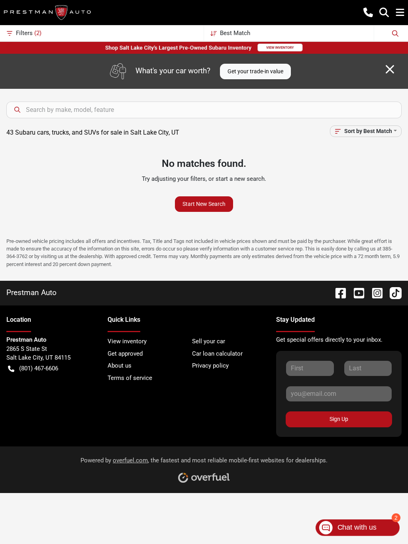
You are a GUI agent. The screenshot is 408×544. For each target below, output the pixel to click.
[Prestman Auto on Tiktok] (392, 292)
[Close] (389, 69)
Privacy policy (210, 365)
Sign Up (339, 419)
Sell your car (208, 341)
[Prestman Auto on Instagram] (374, 292)
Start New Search (204, 204)
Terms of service (130, 378)
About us (119, 365)
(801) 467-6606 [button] (38, 368)
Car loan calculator (217, 353)
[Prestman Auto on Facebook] (337, 292)
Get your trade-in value (255, 71)
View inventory (127, 341)
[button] (368, 12)
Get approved (125, 353)
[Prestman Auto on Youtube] (356, 292)
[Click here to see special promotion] (204, 47)
